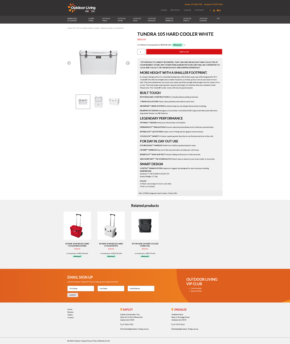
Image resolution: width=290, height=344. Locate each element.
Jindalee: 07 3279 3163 (213, 4)
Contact (199, 10)
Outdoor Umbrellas (169, 20)
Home (164, 10)
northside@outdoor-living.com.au (135, 329)
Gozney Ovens (91, 20)
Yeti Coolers (82, 28)
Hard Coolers (93, 28)
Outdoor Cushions (203, 20)
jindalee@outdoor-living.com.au (185, 329)
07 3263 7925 (127, 324)
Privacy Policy (91, 341)
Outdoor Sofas (137, 20)
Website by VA (104, 341)
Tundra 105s (172, 193)
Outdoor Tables (106, 20)
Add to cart (184, 52)
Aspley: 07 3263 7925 (193, 4)
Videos (187, 10)
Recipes (175, 10)
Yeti (218, 18)
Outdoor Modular (152, 20)
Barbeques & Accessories (72, 20)
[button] (210, 10)
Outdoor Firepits (187, 20)
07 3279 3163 (178, 324)
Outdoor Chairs (122, 20)
